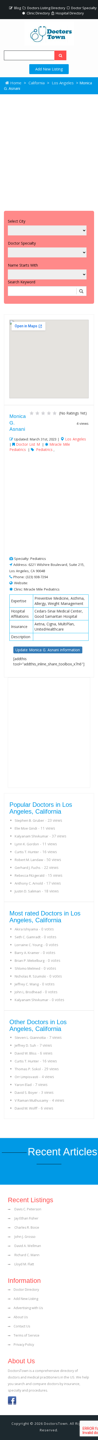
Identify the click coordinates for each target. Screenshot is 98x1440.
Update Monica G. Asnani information (47, 649)
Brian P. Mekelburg (29, 960)
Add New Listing (49, 69)
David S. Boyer (26, 1092)
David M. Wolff (26, 1108)
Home (15, 82)
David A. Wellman (27, 1246)
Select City (16, 221)
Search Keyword (21, 281)
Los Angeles (63, 82)
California (36, 82)
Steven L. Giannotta (30, 1037)
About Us (21, 1317)
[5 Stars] (54, 413)
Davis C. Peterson (27, 1209)
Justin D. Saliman (28, 891)
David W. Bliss (26, 1053)
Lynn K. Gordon (27, 844)
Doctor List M (28, 444)
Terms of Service (26, 1335)
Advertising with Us (28, 1308)
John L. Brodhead (28, 992)
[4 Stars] (48, 413)
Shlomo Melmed (27, 968)
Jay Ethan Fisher (26, 1218)
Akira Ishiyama (26, 929)
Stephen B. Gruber (29, 820)
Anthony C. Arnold (29, 883)
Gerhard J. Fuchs (28, 867)
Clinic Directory (38, 13)
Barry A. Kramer (27, 952)
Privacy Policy (24, 1344)
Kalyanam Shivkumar (31, 836)
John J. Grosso (25, 1236)
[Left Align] (60, 55)
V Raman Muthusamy (31, 1100)
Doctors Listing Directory (45, 7)
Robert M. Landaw (29, 859)
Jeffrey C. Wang (27, 984)
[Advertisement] (49, 151)
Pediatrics (44, 449)
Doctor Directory (26, 1289)
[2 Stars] (37, 413)
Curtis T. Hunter (27, 851)
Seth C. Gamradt (28, 937)
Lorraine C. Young (28, 944)
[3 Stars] (43, 413)
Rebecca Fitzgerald (29, 875)
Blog (17, 7)
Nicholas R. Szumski (30, 976)
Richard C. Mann (26, 1255)
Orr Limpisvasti (26, 1076)
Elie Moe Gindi (26, 828)
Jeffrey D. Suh (25, 1045)
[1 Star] (31, 413)
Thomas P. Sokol (28, 1069)
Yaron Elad (23, 1084)
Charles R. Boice (26, 1227)
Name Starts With (23, 265)
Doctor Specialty (83, 7)
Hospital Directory (69, 13)
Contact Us (22, 1326)
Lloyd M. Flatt (24, 1264)
